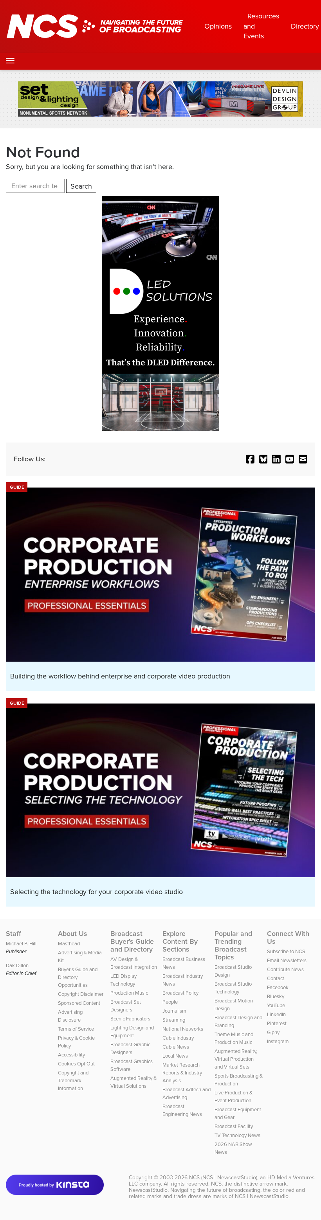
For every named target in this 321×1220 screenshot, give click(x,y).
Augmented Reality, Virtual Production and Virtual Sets (236, 1059)
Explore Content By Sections (180, 941)
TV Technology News (237, 1135)
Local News (175, 1056)
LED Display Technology (123, 980)
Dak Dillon (17, 965)
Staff (13, 933)
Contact (275, 978)
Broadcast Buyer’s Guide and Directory (132, 941)
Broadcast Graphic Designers (130, 1048)
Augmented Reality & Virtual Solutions (133, 1082)
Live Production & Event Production (233, 1096)
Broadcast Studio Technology (233, 987)
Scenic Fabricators (130, 1018)
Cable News (175, 1047)
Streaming (173, 1020)
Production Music (129, 993)
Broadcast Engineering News (182, 1110)
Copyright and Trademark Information (73, 1080)
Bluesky (275, 996)
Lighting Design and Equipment (132, 1031)
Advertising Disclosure (70, 1016)
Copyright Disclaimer (80, 994)
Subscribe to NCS (286, 951)
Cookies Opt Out (76, 1063)
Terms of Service (76, 1029)
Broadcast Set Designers (125, 1005)
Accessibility (71, 1054)
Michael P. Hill (21, 943)
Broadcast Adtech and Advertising (186, 1093)
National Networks (182, 1029)
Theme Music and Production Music (234, 1038)
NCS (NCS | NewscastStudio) (223, 1177)
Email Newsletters (287, 960)
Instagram (278, 1041)
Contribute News (285, 969)
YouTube (276, 1005)
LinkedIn (276, 1014)
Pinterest (277, 1023)
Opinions (218, 26)
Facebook (278, 987)
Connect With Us (288, 937)
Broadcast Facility (234, 1126)
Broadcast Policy (180, 993)
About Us (72, 933)
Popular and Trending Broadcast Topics (233, 945)
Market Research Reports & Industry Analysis (182, 1072)
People (170, 1002)
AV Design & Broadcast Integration (133, 963)
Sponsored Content (79, 1003)
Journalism (174, 1011)
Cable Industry (178, 1038)
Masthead (69, 943)
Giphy (273, 1032)
